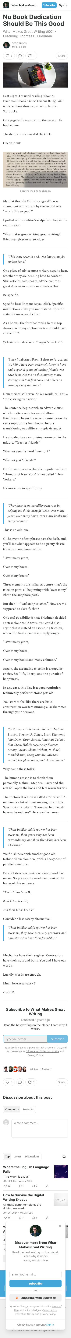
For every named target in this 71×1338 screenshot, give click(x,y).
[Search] (64, 1156)
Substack (17, 1330)
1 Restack (45, 1069)
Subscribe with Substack (38, 1298)
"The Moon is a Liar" (16, 1176)
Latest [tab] (17, 1156)
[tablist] (19, 1109)
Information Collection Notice (42, 1051)
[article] (35, 1176)
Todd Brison (19, 43)
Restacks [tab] (28, 1109)
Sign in (63, 5)
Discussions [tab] (32, 1156)
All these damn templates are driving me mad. (22, 1206)
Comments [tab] (12, 1109)
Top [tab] (7, 1156)
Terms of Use (54, 1047)
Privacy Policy (47, 1314)
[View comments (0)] (20, 55)
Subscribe (49, 5)
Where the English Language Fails (26, 1169)
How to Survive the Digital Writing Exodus (23, 1197)
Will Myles (25, 1181)
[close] (60, 1226)
